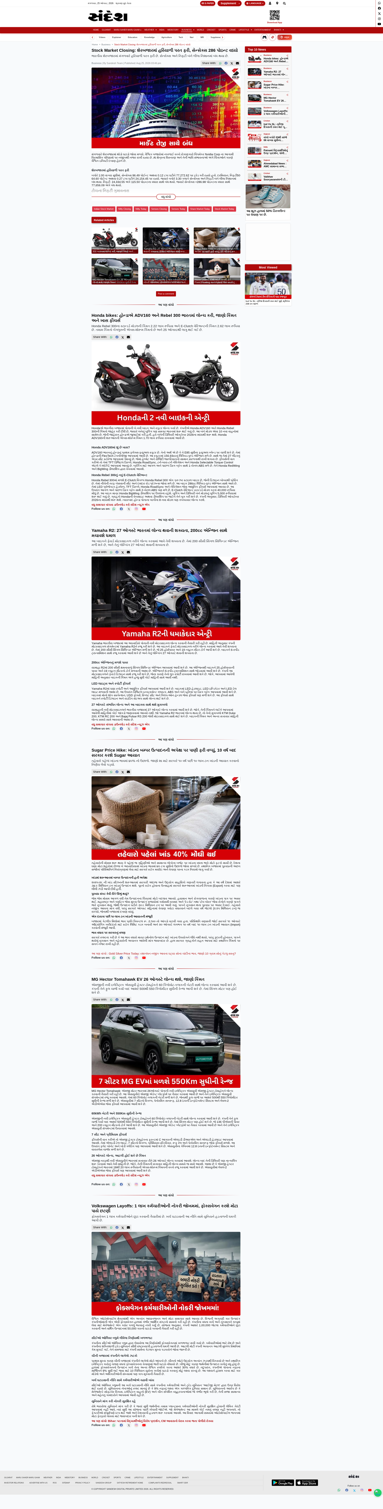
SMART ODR (182, 1483)
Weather (149, 30)
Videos (102, 37)
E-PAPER (209, 3)
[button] (150, 30)
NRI (202, 37)
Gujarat (106, 30)
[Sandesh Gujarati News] (111, 16)
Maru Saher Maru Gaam (127, 30)
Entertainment (262, 30)
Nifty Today (141, 209)
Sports (222, 30)
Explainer (116, 37)
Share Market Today (200, 209)
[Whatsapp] (379, 3)
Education (132, 37)
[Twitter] (379, 13)
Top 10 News (257, 49)
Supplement (228, 3)
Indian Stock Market (104, 209)
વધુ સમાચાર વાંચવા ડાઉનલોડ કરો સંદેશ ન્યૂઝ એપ (120, 504)
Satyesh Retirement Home (130, 1483)
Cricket (211, 30)
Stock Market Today (224, 209)
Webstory (173, 30)
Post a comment (166, 293)
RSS (55, 1483)
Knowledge (149, 37)
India (161, 30)
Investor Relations (14, 1483)
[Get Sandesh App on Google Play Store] (283, 1483)
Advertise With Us (38, 1483)
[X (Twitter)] (232, 63)
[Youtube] (379, 24)
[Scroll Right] (222, 37)
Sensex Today (178, 209)
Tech (181, 37)
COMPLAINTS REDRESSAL (160, 1483)
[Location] (277, 3)
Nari (192, 37)
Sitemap (66, 1483)
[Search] (284, 3)
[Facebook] (379, 8)
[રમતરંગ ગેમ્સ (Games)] (264, 37)
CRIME (233, 30)
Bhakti (277, 30)
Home (96, 30)
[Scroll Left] (92, 37)
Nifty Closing (124, 209)
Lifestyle (244, 30)
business (106, 44)
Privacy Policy (82, 1483)
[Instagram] (379, 18)
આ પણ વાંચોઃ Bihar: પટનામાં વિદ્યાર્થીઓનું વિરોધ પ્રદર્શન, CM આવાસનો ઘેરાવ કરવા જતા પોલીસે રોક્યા (152, 1421)
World (200, 30)
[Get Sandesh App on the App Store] (307, 1483)
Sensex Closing (159, 209)
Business (187, 30)
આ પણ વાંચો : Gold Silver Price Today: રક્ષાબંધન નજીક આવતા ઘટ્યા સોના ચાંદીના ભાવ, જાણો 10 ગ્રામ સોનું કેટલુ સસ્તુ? (164, 953)
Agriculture (166, 37)
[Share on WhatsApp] (378, 1493)
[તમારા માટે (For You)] (272, 37)
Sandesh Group (103, 1483)
